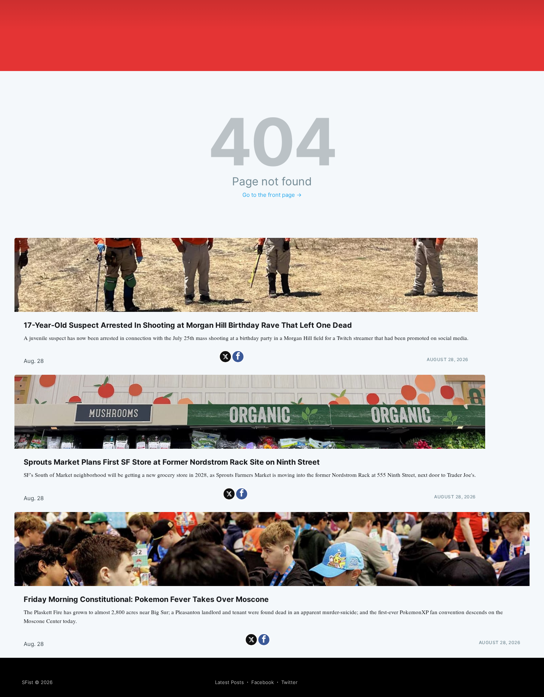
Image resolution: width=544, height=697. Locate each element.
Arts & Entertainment (222, 34)
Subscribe (286, 34)
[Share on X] (225, 356)
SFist (27, 682)
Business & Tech (117, 34)
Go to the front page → (272, 194)
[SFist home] (60, 16)
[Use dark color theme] (31, 48)
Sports (149, 34)
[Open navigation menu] (65, 54)
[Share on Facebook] (238, 356)
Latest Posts (229, 682)
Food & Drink (176, 34)
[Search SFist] (24, 53)
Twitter (289, 682)
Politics (84, 34)
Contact (261, 34)
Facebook (262, 682)
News (65, 34)
